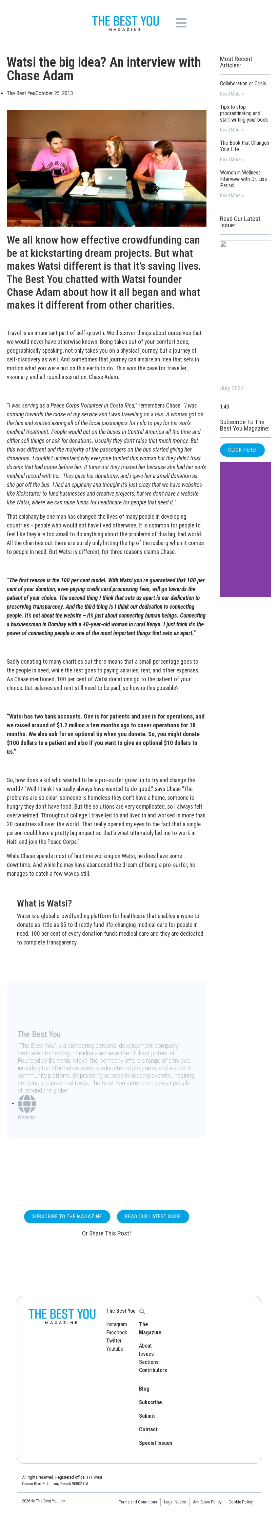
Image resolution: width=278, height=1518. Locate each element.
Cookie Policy (241, 1501)
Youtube (114, 1349)
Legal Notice (175, 1501)
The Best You (121, 1311)
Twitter (114, 1340)
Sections (149, 1362)
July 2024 (232, 388)
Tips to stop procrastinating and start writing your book (244, 113)
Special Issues (156, 1443)
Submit (147, 1416)
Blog (144, 1389)
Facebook (116, 1332)
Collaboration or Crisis (243, 83)
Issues (146, 1354)
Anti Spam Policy (207, 1501)
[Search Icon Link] (142, 1311)
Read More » (232, 94)
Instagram (116, 1324)
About (145, 1346)
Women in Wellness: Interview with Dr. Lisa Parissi (243, 179)
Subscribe (150, 1402)
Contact (148, 1429)
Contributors (153, 1370)
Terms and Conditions (138, 1501)
